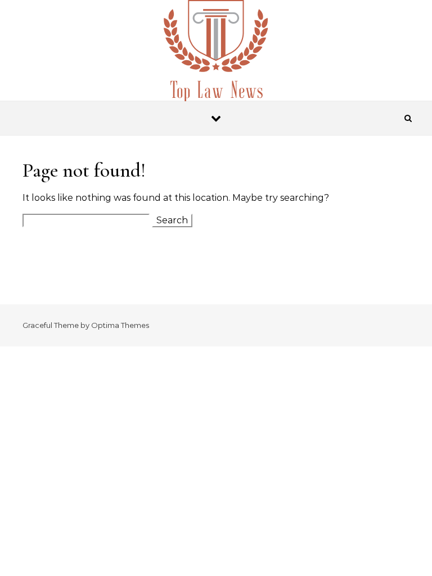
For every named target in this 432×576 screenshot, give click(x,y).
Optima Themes (120, 325)
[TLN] (216, 55)
